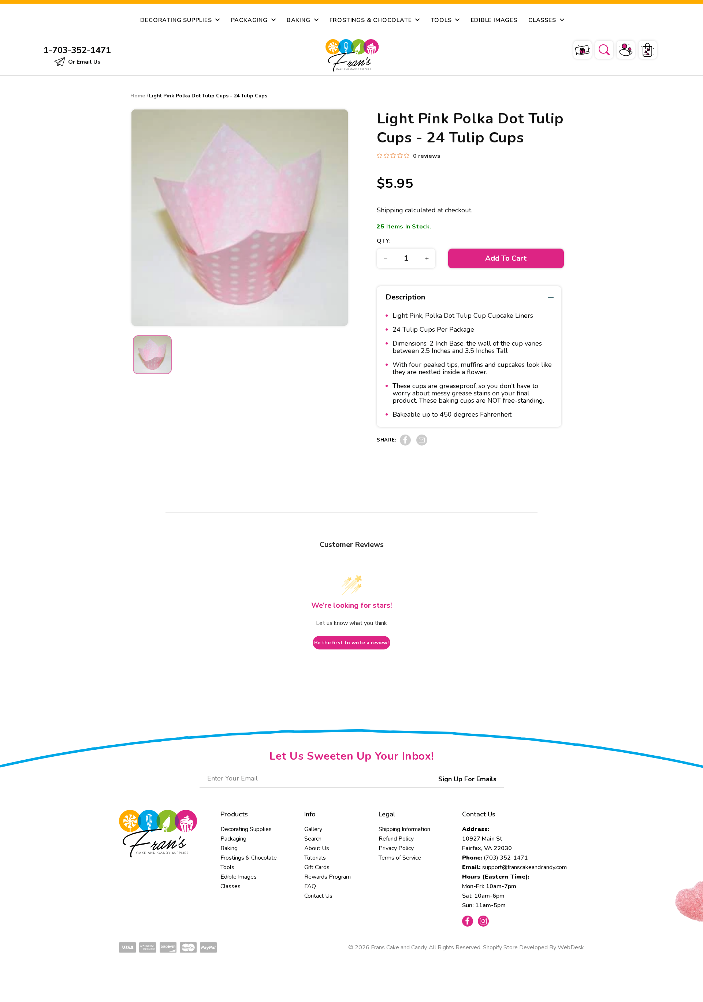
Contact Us (318, 896)
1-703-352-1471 (77, 50)
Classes (230, 886)
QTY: (384, 241)
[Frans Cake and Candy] (352, 55)
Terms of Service (400, 858)
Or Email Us (84, 62)
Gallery (313, 829)
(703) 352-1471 (506, 858)
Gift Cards (317, 867)
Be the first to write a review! (351, 642)
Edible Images (238, 877)
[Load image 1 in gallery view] (152, 354)
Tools (227, 867)
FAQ (310, 886)
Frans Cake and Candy (399, 947)
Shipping (390, 210)
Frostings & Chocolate (248, 858)
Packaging (233, 839)
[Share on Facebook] (405, 444)
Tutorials (315, 858)
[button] (599, 49)
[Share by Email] (421, 444)
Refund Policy (396, 839)
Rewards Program (327, 877)
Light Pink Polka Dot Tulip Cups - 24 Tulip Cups (208, 95)
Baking (229, 848)
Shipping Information (404, 829)
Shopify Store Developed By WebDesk (533, 947)
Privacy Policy (396, 848)
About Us (316, 848)
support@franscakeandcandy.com (524, 867)
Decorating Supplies (246, 829)
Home (137, 95)
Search (312, 839)
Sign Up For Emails (467, 779)
